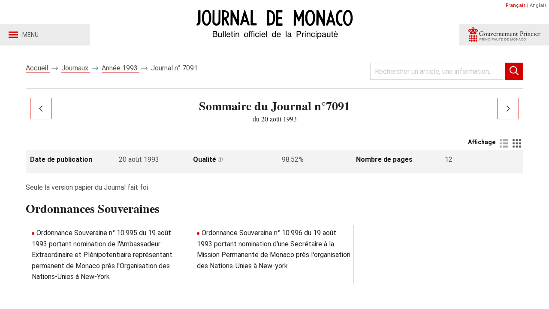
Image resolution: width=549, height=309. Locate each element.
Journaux (75, 68)
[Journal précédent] (40, 108)
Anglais (538, 5)
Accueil (38, 68)
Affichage (481, 142)
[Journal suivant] (508, 108)
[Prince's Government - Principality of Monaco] (504, 34)
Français (516, 5)
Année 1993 (120, 68)
